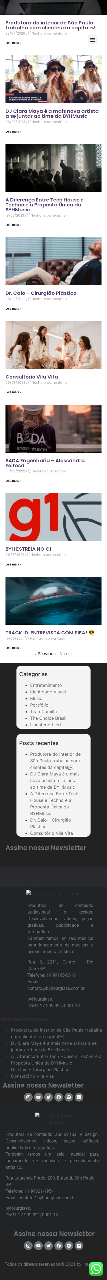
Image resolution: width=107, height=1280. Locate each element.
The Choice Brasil (48, 718)
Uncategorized (45, 724)
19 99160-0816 (61, 975)
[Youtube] (38, 1097)
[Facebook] (58, 1097)
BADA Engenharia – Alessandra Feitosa (45, 463)
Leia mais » (13, 131)
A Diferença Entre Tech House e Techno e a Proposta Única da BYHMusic (44, 204)
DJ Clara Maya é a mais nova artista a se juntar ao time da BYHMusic (52, 113)
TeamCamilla (43, 711)
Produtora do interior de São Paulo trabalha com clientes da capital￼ (55, 760)
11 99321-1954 (39, 1191)
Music (36, 698)
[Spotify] (68, 1097)
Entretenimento (46, 685)
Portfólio (39, 705)
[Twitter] (48, 1097)
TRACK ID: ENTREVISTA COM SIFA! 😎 (49, 632)
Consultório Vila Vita (31, 376)
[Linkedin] (79, 1097)
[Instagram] (28, 1097)
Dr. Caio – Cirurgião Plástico (41, 293)
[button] (92, 39)
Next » (66, 654)
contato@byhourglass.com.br (56, 988)
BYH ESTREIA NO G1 (28, 548)
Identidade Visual (48, 691)
